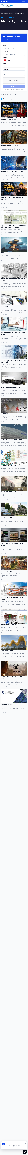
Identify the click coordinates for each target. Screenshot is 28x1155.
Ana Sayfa (4, 13)
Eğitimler (10, 13)
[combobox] (5, 60)
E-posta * (5, 51)
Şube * (5, 63)
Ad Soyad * (6, 45)
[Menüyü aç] (25, 5)
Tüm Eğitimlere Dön (9, 94)
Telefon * (5, 57)
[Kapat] (25, 1143)
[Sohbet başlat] (25, 1152)
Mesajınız (6, 69)
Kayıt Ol (24, 1)
